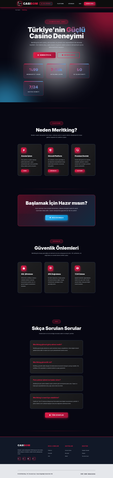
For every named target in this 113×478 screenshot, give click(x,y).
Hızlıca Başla (58, 217)
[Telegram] (29, 458)
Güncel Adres (68, 450)
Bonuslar (67, 453)
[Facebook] (34, 458)
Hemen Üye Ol (45, 55)
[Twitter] (19, 458)
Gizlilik (85, 473)
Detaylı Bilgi (69, 55)
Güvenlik (71, 3)
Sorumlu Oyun (85, 456)
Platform (60, 3)
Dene (25, 170)
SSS (80, 3)
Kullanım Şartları (91, 473)
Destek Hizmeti (85, 450)
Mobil (66, 456)
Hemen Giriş (89, 3)
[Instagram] (24, 458)
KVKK (82, 473)
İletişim (79, 170)
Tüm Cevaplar (58, 415)
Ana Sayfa (17, 10)
